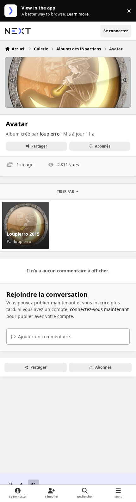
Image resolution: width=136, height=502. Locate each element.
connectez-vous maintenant (99, 309)
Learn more (12, 11)
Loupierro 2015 (23, 234)
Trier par (65, 191)
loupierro (49, 134)
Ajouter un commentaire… (45, 337)
